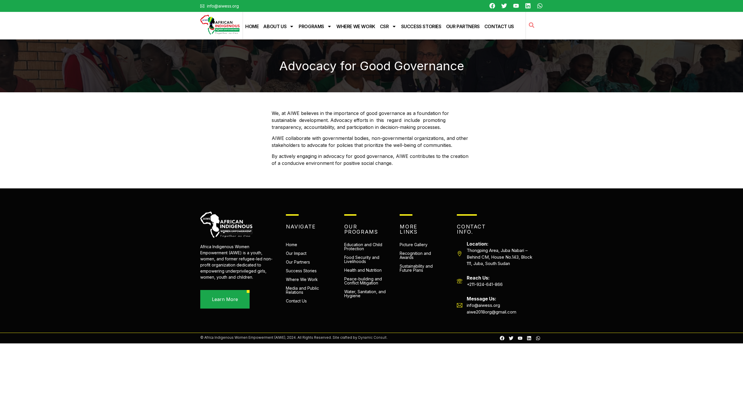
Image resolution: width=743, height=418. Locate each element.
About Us (274, 26)
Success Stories (421, 26)
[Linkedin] (529, 338)
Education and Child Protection (363, 246)
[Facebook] (492, 6)
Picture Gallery (414, 244)
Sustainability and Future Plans (416, 268)
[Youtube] (516, 6)
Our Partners (463, 26)
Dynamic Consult (372, 337)
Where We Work (355, 26)
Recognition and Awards (415, 255)
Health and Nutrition (363, 270)
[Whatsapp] (540, 6)
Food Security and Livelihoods (361, 259)
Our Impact (296, 253)
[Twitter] (504, 6)
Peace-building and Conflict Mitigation (363, 280)
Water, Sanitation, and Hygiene (365, 293)
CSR (384, 26)
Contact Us (499, 26)
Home (252, 26)
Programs (311, 26)
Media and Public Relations (302, 290)
